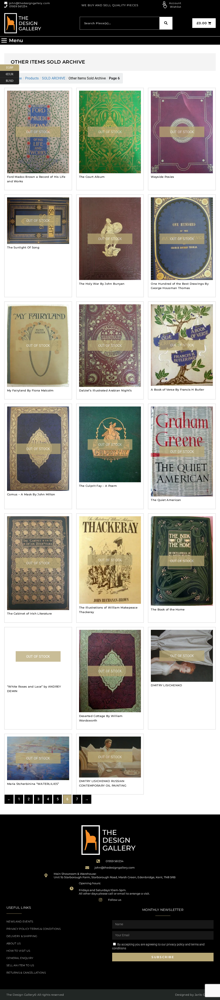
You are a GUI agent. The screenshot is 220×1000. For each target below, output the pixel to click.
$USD (12, 80)
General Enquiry (20, 958)
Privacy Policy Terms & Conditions (33, 928)
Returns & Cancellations (26, 972)
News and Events (19, 921)
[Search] (165, 23)
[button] (12, 41)
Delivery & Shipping (21, 936)
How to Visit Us (18, 950)
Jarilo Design (204, 994)
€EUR (12, 73)
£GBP (12, 66)
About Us (13, 943)
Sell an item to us (20, 965)
